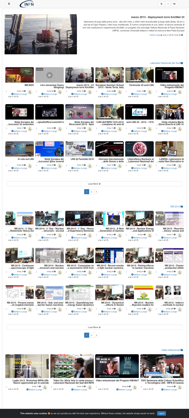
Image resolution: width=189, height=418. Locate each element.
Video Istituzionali (171, 350)
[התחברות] (174, 3)
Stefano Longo (155, 35)
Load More (93, 183)
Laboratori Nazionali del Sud (165, 63)
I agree (161, 413)
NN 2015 (176, 206)
